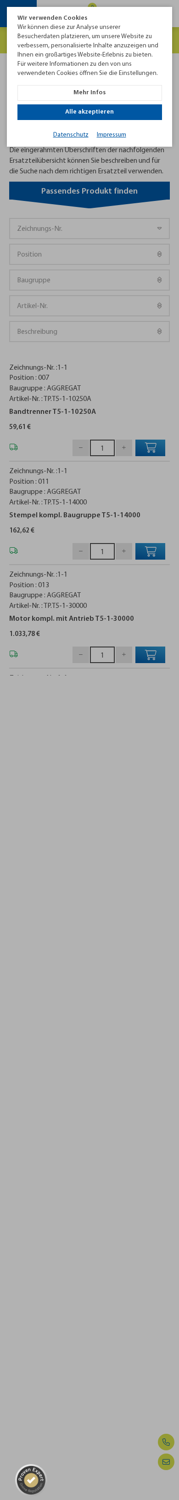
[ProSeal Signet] (31, 1480)
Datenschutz (71, 135)
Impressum (111, 135)
